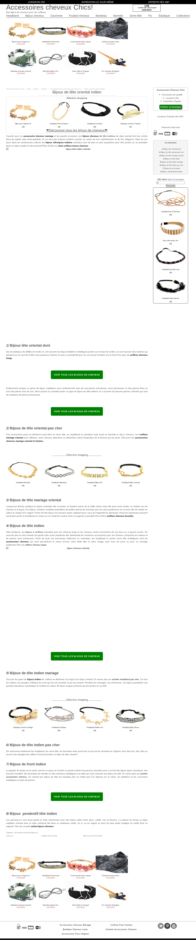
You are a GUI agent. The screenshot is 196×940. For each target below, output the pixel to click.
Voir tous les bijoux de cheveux (77, 375)
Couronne (56, 15)
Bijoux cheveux (34, 15)
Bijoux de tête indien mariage (172, 162)
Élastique (164, 15)
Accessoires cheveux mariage (75, 925)
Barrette (118, 15)
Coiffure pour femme (121, 925)
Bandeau (101, 15)
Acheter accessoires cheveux (121, 929)
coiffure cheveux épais (35, 545)
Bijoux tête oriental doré (172, 149)
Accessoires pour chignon (75, 934)
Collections (183, 15)
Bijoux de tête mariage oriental (172, 155)
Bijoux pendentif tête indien (172, 171)
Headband (12, 15)
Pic (150, 15)
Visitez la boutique (170, 106)
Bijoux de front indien (172, 168)
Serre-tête (136, 15)
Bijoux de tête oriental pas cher (172, 152)
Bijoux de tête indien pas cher (172, 165)
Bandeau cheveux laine (75, 929)
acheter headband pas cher (125, 679)
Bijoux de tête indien (172, 159)
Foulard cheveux (79, 15)
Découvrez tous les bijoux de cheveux (77, 130)
